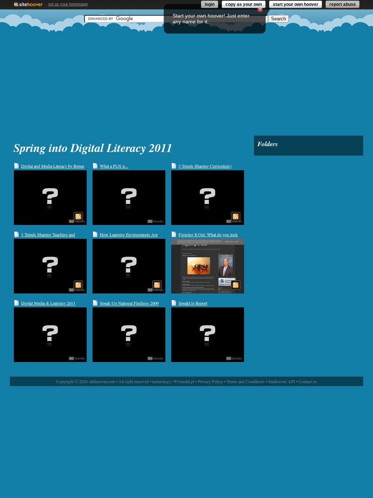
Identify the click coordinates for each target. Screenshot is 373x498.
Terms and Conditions (245, 381)
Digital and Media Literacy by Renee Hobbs (52, 166)
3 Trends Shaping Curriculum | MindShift (204, 166)
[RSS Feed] (78, 216)
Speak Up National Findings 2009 (129, 303)
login (210, 4)
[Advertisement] (186, 79)
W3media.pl (183, 381)
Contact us (308, 381)
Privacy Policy (210, 381)
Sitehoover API (281, 381)
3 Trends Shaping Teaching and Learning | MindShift (48, 235)
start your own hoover (295, 4)
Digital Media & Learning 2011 (48, 303)
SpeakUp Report (192, 303)
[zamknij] (260, 9)
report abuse (342, 4)
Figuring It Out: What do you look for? (208, 235)
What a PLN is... (114, 166)
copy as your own (243, 4)
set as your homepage (68, 4)
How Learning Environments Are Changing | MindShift (129, 235)
